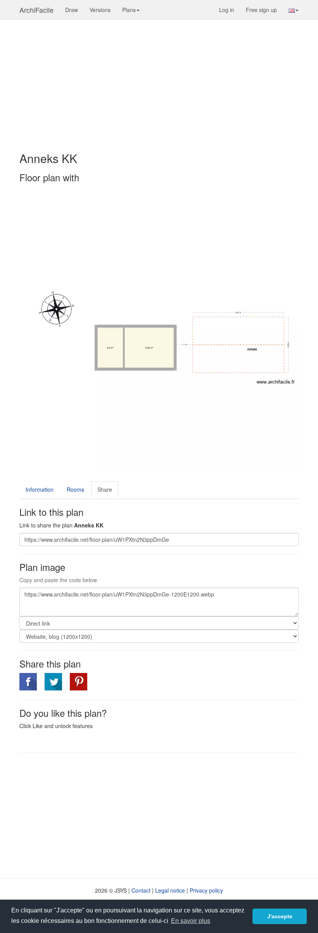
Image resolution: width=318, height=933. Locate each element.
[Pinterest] (78, 681)
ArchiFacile (36, 10)
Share (104, 489)
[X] (53, 681)
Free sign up (261, 10)
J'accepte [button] (279, 916)
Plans (129, 10)
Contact (140, 890)
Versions (100, 10)
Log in (226, 10)
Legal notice (170, 890)
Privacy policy (206, 890)
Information (40, 489)
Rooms (75, 489)
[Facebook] (28, 681)
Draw (71, 10)
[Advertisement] (159, 82)
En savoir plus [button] (190, 920)
